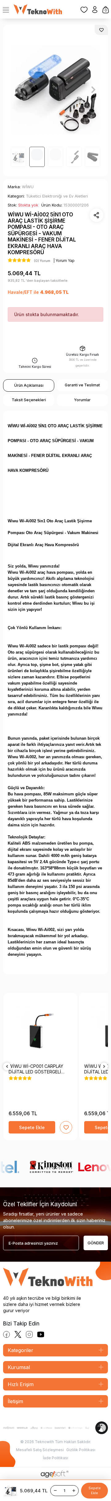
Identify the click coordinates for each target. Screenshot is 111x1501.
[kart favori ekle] (66, 1127)
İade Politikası (55, 1457)
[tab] (28, 385)
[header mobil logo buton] (38, 9)
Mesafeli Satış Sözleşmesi (40, 1449)
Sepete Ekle (94, 1490)
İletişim (15, 1401)
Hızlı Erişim (21, 1384)
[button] (17, 90)
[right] (104, 1066)
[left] (7, 1066)
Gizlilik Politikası (80, 1449)
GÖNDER (96, 1242)
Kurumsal (19, 1367)
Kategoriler (20, 1350)
